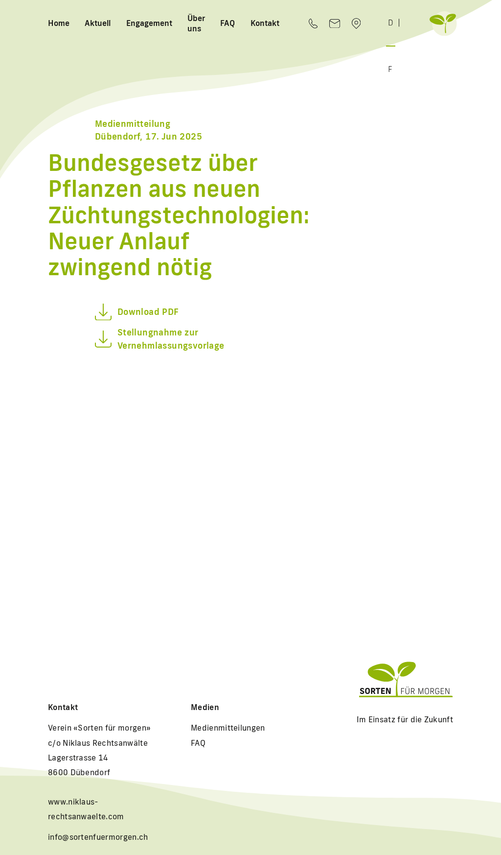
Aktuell (98, 23)
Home (58, 23)
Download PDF (148, 311)
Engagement (149, 23)
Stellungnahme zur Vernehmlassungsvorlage (171, 339)
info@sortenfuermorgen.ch (98, 837)
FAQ (227, 23)
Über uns (196, 23)
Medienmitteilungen (228, 728)
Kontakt (264, 23)
